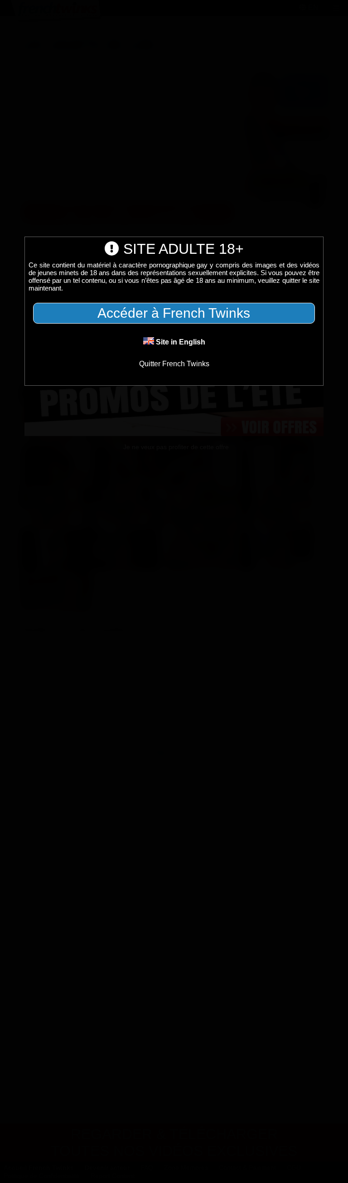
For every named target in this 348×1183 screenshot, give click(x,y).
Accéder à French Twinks (173, 312)
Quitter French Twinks (174, 364)
